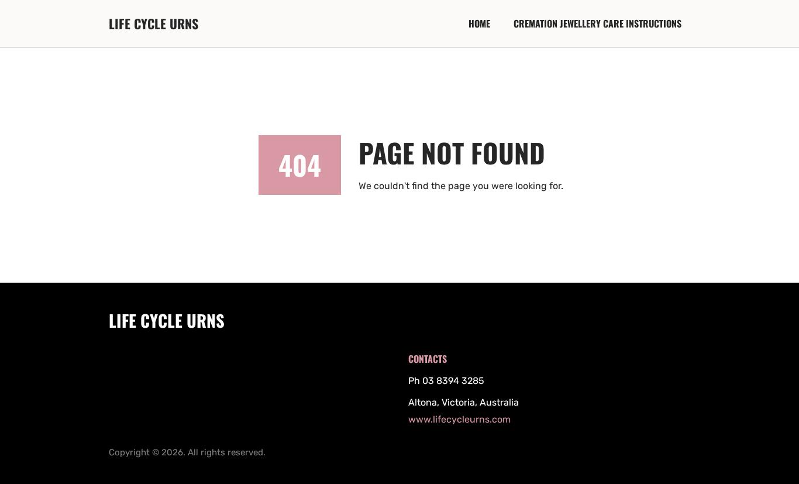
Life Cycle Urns (153, 23)
